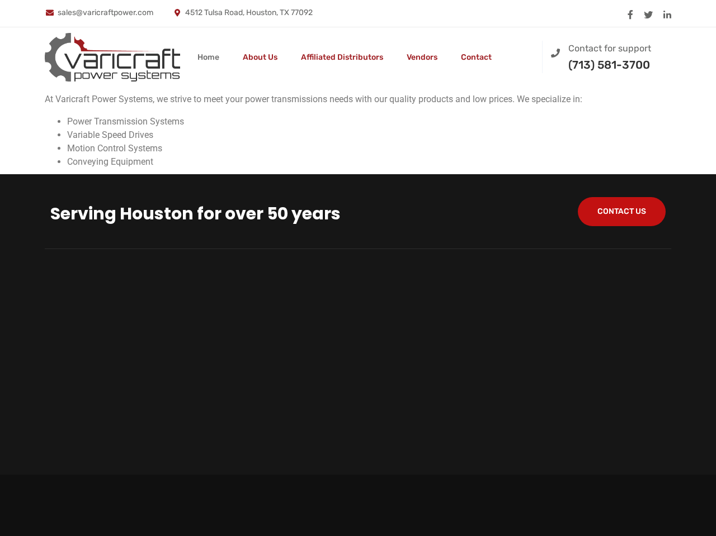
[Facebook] (630, 13)
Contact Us (621, 211)
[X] (648, 13)
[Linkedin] (667, 13)
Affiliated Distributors (342, 57)
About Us (260, 57)
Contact (476, 57)
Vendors (422, 57)
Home (208, 57)
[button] (524, 55)
